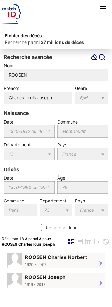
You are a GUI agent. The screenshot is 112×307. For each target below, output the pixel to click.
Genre (81, 88)
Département (17, 144)
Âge (61, 178)
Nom (8, 65)
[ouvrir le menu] (103, 8)
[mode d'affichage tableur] (88, 244)
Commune (67, 122)
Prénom (11, 88)
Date (8, 122)
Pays (62, 144)
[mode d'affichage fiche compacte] (71, 244)
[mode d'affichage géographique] (106, 244)
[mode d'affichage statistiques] (97, 244)
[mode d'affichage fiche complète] (79, 244)
